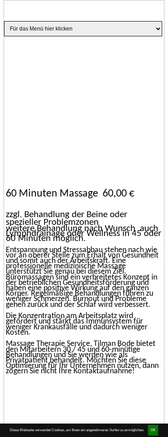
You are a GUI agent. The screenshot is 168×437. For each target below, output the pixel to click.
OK (153, 430)
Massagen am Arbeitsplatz (86, 48)
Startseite (44, 48)
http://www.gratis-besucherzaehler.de (62, 392)
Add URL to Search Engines (113, 392)
